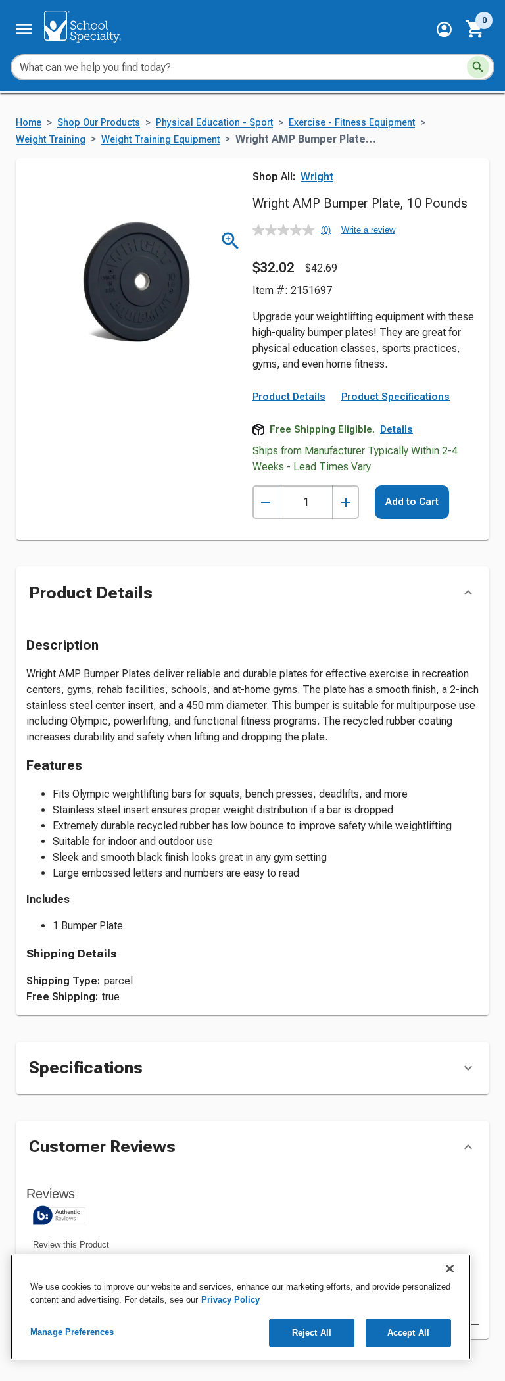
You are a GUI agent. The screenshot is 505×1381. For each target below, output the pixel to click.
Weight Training (50, 139)
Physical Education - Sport (214, 122)
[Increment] (345, 502)
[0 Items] (475, 28)
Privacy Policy (230, 1300)
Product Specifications (395, 396)
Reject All (311, 1333)
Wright (317, 176)
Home (28, 122)
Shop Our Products (98, 122)
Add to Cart (412, 502)
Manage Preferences (72, 1332)
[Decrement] (265, 502)
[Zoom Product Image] (230, 241)
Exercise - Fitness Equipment (352, 122)
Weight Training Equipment (160, 139)
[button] (444, 29)
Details (396, 429)
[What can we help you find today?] (478, 67)
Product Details (288, 396)
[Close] (449, 1268)
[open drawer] (23, 29)
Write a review (368, 230)
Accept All (408, 1333)
